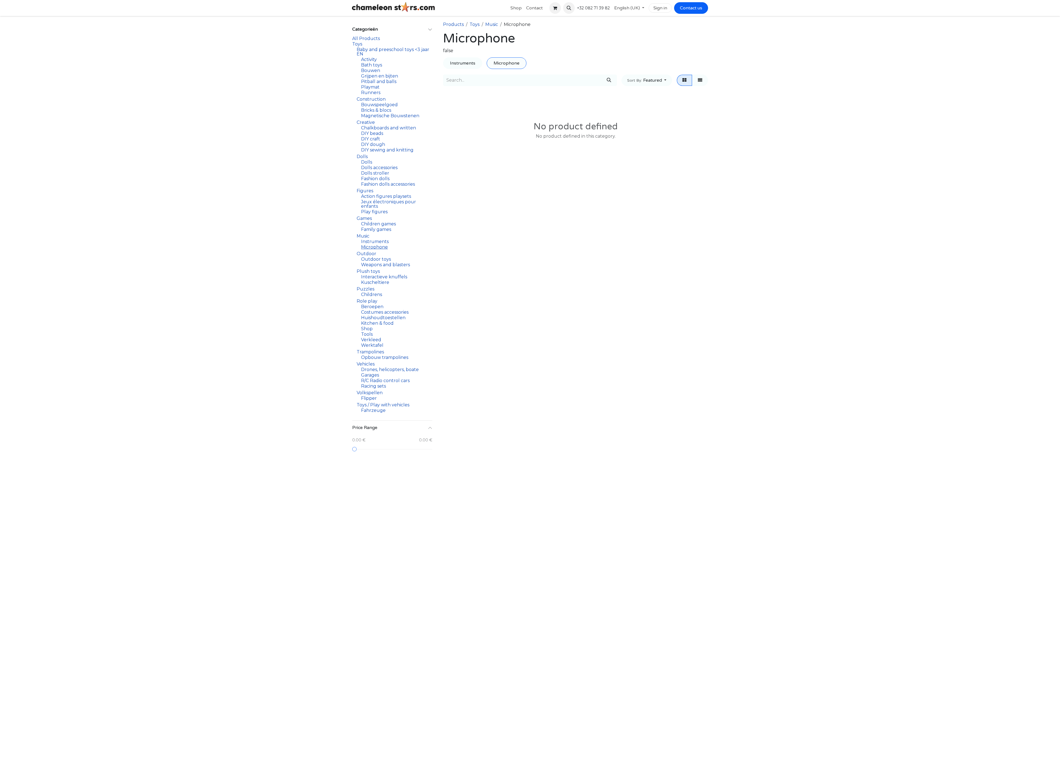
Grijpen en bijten (379, 76)
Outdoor (366, 253)
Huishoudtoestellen (383, 317)
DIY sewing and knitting (387, 150)
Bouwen (370, 70)
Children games (378, 223)
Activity (369, 59)
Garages (370, 375)
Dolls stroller (375, 173)
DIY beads (372, 133)
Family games (376, 229)
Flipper (369, 398)
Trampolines (370, 351)
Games (364, 218)
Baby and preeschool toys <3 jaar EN (393, 52)
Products (453, 24)
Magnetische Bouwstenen (390, 115)
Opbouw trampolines (384, 357)
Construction (371, 99)
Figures (365, 190)
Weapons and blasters (385, 264)
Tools (367, 334)
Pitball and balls (378, 81)
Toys (357, 44)
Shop (367, 328)
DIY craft (370, 139)
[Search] (609, 80)
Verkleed (371, 339)
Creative (366, 122)
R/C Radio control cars (385, 380)
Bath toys (371, 65)
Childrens (371, 294)
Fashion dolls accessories (388, 184)
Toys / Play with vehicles (383, 404)
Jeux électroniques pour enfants (388, 204)
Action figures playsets (386, 196)
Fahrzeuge (373, 410)
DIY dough (373, 144)
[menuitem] (516, 8)
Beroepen (372, 306)
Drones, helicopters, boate (390, 369)
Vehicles (366, 364)
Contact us (691, 8)
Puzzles (365, 289)
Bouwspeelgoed (379, 104)
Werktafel (372, 345)
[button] (569, 8)
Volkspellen (370, 392)
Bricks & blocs (376, 110)
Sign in (660, 8)
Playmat (370, 87)
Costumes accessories (385, 312)
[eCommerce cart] (555, 8)
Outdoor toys (376, 259)
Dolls (362, 156)
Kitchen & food (377, 323)
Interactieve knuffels (384, 276)
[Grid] (684, 80)
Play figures (374, 211)
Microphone (374, 247)
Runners (370, 92)
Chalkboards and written (388, 127)
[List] (700, 80)
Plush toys (368, 271)
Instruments (375, 241)
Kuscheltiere (375, 282)
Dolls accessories (379, 167)
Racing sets (373, 386)
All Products (366, 38)
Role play (367, 301)
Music (363, 236)
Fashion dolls (375, 178)
